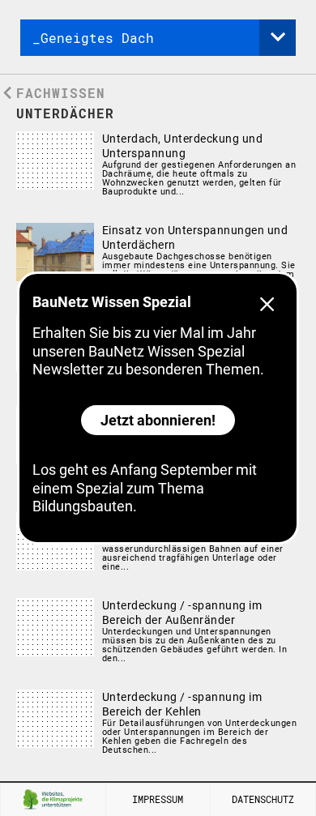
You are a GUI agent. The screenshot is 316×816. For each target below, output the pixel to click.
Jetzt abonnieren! (158, 420)
